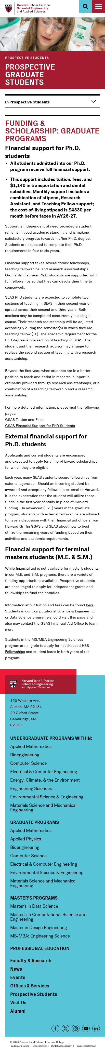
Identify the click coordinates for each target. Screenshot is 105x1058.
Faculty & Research (30, 960)
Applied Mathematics (30, 746)
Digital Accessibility (61, 1046)
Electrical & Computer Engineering (43, 771)
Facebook (55, 1028)
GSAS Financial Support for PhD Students (40, 425)
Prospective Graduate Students (30, 74)
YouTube (86, 1028)
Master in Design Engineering (38, 927)
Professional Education (40, 948)
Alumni (17, 1011)
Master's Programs (34, 897)
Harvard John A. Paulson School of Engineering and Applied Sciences (40, 684)
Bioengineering (24, 755)
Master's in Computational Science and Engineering (48, 916)
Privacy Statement (86, 1046)
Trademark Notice (19, 1046)
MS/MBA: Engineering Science (40, 936)
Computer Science (28, 763)
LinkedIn (96, 1028)
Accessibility (40, 1046)
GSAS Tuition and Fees (24, 419)
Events (17, 977)
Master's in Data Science (34, 906)
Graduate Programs (34, 822)
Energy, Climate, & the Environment (45, 780)
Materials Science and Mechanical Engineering (43, 807)
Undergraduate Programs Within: (51, 738)
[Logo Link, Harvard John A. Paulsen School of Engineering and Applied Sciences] (27, 8)
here (90, 605)
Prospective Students (27, 57)
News (16, 969)
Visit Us (18, 1002)
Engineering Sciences (31, 788)
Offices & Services (29, 985)
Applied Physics (25, 839)
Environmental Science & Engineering (46, 797)
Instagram (76, 1028)
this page (78, 617)
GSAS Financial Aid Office (63, 623)
